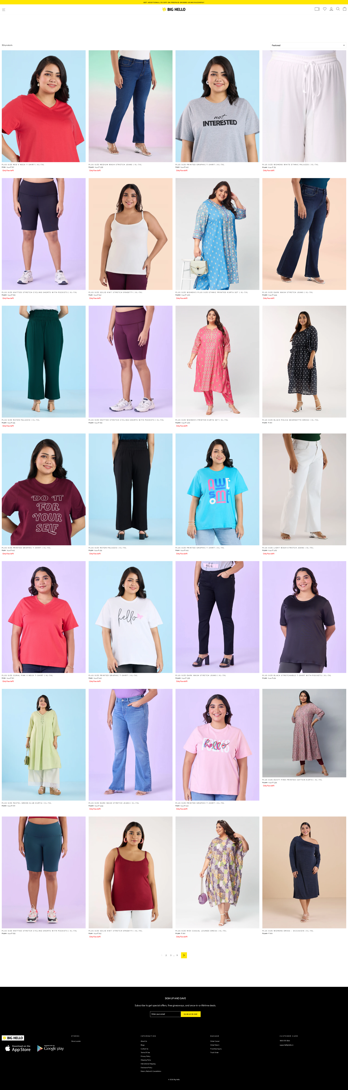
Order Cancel (214, 1041)
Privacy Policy (145, 1056)
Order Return (214, 1045)
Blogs (142, 1045)
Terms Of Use (145, 1052)
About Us (144, 1041)
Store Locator (76, 1041)
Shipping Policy (146, 1060)
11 (177, 955)
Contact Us (144, 1049)
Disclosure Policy (146, 1067)
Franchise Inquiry (216, 1049)
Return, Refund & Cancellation (151, 1071)
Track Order (214, 1052)
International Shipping (148, 1064)
